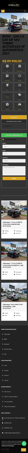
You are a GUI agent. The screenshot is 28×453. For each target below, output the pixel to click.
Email (3, 150)
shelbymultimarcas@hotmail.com (12, 432)
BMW (5, 339)
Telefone (5, 157)
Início (5, 365)
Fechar (24, 450)
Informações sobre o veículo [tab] (14, 121)
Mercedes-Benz (8, 349)
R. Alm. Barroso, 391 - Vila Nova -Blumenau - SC (14, 418)
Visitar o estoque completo (11, 396)
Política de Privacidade (9, 406)
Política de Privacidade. (8, 445)
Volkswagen (7, 334)
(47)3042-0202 (7, 423)
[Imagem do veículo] (14, 210)
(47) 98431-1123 (8, 428)
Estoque (6, 370)
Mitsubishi (6, 344)
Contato (6, 380)
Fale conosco (7, 391)
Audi (5, 354)
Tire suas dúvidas (8, 401)
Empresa (6, 375)
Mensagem (5, 164)
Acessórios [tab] (14, 117)
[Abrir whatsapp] (24, 443)
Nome (4, 143)
